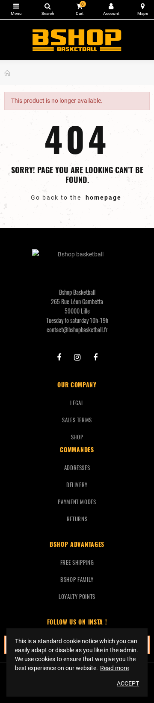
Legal (76, 402)
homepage (103, 197)
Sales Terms (77, 419)
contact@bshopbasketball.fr (77, 329)
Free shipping (77, 562)
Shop (77, 437)
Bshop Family (77, 579)
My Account (111, 9)
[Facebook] (59, 357)
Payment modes (77, 501)
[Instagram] (77, 357)
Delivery (77, 484)
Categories (16, 9)
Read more (114, 668)
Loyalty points (77, 596)
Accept (128, 683)
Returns (77, 518)
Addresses (77, 467)
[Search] (48, 9)
